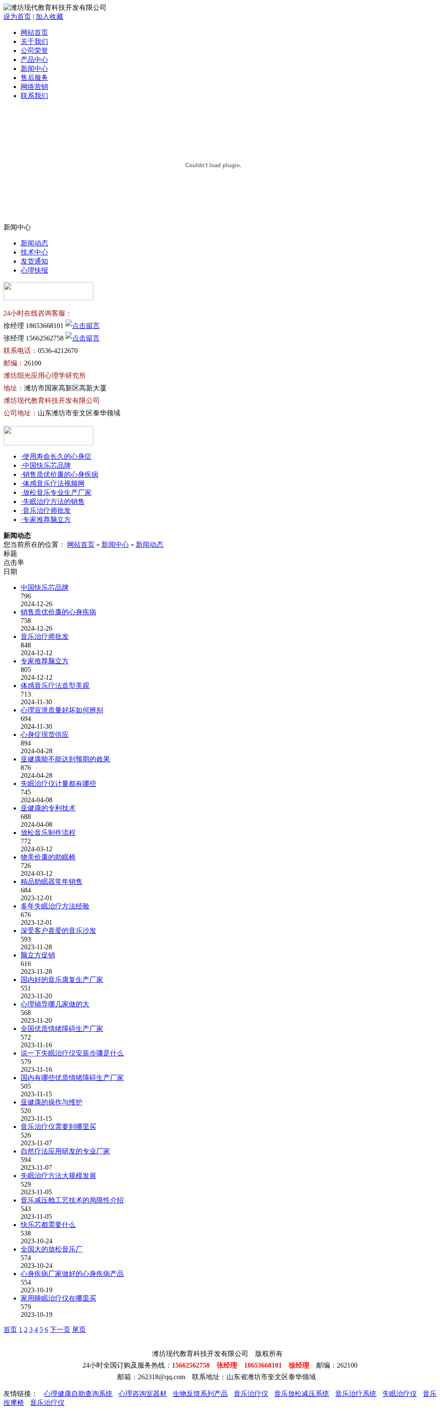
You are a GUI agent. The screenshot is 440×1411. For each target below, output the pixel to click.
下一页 (60, 1329)
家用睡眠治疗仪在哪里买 (58, 1298)
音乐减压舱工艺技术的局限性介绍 (72, 1200)
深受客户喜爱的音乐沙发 (58, 930)
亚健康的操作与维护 (51, 1102)
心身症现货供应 (45, 734)
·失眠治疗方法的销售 (53, 501)
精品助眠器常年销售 (51, 881)
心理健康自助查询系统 (78, 1393)
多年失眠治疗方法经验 (55, 906)
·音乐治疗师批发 (46, 510)
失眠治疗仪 (399, 1393)
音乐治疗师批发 (45, 636)
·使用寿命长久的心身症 (56, 456)
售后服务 (34, 77)
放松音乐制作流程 (48, 832)
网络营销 (34, 86)
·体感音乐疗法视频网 (53, 483)
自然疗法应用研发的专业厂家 (65, 1151)
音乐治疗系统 (355, 1393)
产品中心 (34, 59)
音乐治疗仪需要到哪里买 (58, 1126)
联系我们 (34, 95)
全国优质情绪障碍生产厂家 (62, 1028)
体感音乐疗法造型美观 (55, 685)
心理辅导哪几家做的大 (55, 1004)
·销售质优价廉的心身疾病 (59, 474)
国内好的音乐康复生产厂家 (62, 979)
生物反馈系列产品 (200, 1393)
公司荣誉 (34, 50)
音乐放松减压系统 (301, 1393)
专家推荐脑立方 (45, 661)
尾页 (79, 1329)
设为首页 (17, 16)
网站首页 (34, 32)
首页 (10, 1329)
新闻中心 (34, 68)
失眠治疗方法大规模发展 (58, 1175)
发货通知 (34, 261)
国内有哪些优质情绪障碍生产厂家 (72, 1077)
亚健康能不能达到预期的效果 (65, 759)
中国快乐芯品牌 (45, 587)
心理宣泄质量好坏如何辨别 (62, 710)
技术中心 (34, 252)
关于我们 (34, 41)
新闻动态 (34, 243)
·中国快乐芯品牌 (46, 465)
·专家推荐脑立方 (46, 519)
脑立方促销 (38, 955)
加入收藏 (49, 16)
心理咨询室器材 (143, 1393)
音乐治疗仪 (251, 1393)
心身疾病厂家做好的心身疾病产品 (72, 1273)
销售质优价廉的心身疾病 (58, 612)
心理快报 (34, 270)
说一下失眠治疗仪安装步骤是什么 (72, 1053)
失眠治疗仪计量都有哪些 (58, 783)
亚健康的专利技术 (48, 808)
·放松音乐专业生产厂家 (56, 492)
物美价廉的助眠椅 (48, 857)
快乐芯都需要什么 (48, 1224)
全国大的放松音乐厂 (51, 1249)
